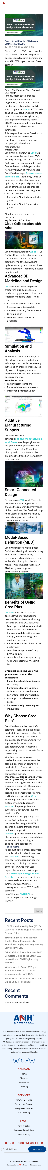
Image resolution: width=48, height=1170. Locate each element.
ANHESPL (10, 806)
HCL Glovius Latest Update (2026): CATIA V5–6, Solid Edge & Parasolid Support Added (23, 930)
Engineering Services (24, 1104)
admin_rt (11, 47)
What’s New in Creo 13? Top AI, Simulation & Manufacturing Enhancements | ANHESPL (21, 970)
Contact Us (24, 1082)
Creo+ (26, 109)
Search (39, 911)
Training (24, 1086)
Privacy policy (24, 1126)
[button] (24, 77)
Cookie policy (24, 1134)
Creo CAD (27, 159)
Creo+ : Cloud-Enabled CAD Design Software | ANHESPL (21, 42)
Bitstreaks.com (35, 1165)
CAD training (24, 1112)
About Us (24, 1078)
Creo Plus (14, 856)
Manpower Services (24, 1108)
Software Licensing (24, 1100)
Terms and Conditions (24, 1130)
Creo (32, 133)
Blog (32, 47)
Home (24, 1074)
